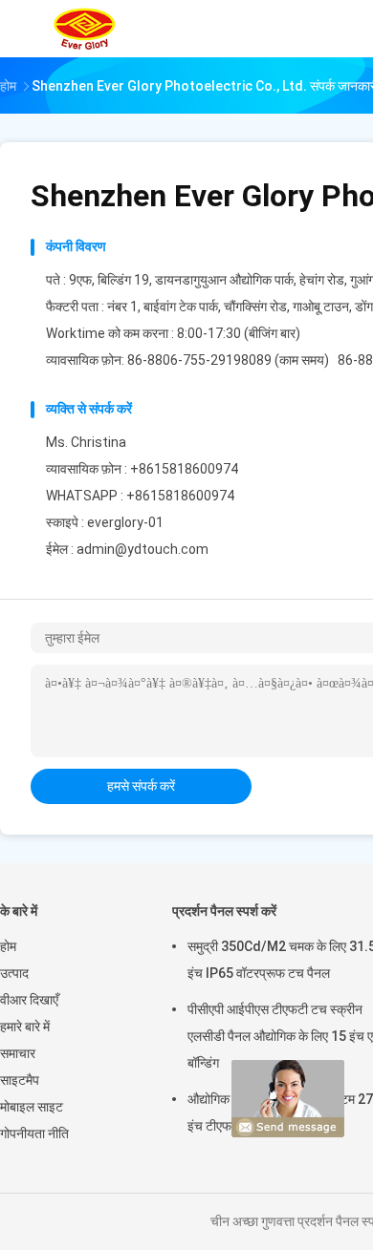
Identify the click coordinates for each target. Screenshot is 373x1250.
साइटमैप (19, 1080)
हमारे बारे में (25, 1026)
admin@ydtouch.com (142, 549)
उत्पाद (14, 973)
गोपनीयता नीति (34, 1133)
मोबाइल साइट (31, 1106)
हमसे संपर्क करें (141, 786)
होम (8, 946)
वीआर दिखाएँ (29, 999)
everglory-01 (125, 522)
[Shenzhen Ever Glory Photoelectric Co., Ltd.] (84, 29)
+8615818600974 (180, 495)
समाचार (17, 1053)
